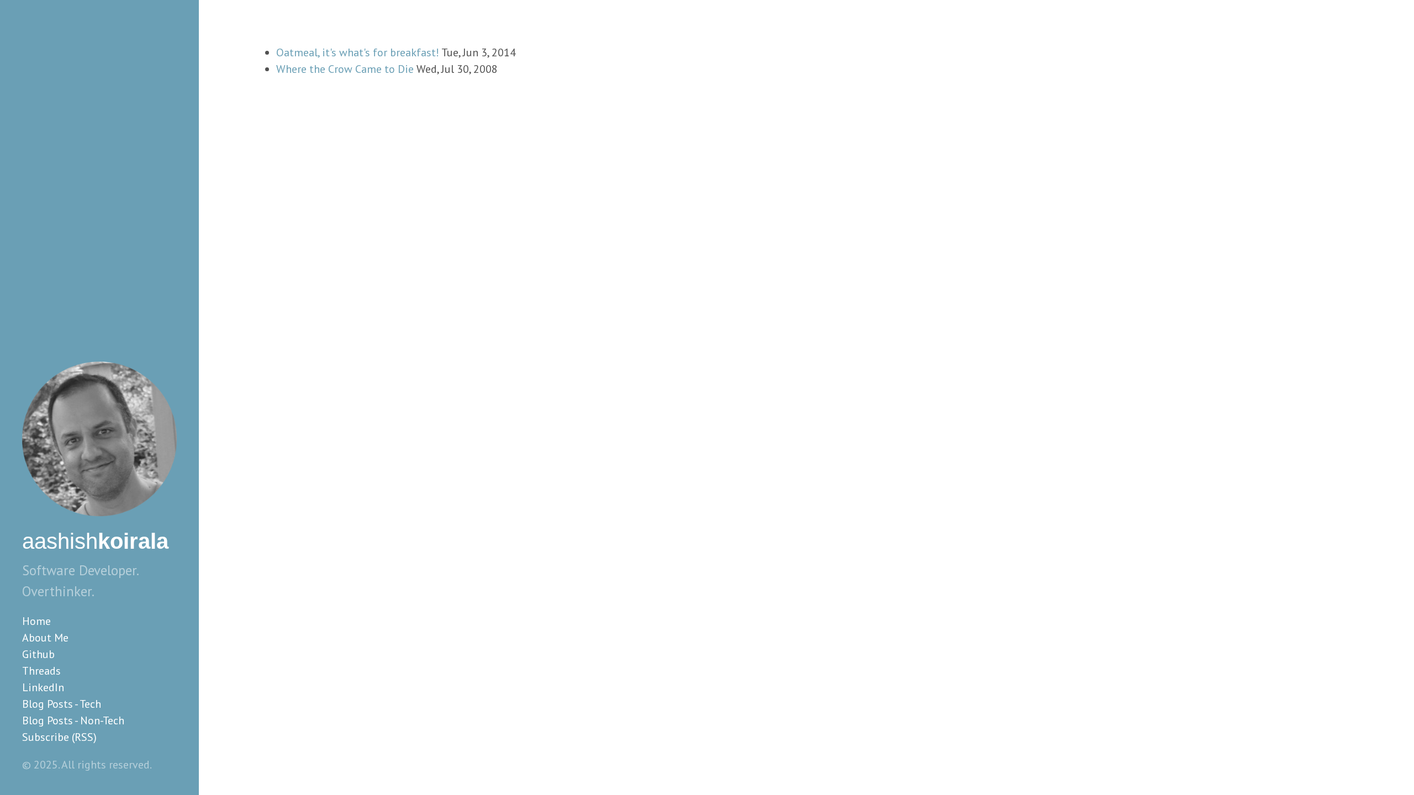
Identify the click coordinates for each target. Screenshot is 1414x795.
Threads (41, 671)
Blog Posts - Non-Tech (73, 720)
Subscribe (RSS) (59, 737)
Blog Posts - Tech (61, 704)
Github (38, 654)
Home (36, 621)
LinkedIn (43, 687)
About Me (45, 637)
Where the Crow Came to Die (345, 69)
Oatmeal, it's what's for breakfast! (357, 52)
